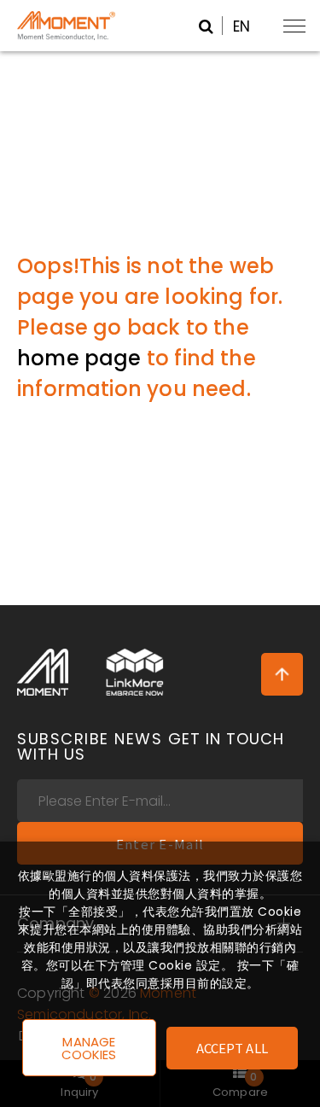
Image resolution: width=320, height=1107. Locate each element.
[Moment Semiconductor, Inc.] (42, 672)
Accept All (232, 1048)
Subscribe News (150, 746)
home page (79, 358)
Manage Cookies (89, 1048)
